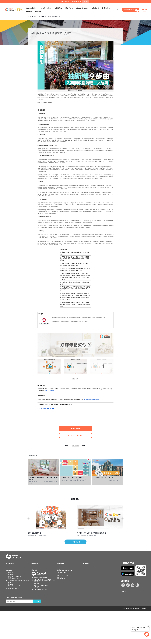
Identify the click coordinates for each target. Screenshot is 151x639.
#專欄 (30, 483)
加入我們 (86, 563)
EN (125, 591)
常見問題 (60, 563)
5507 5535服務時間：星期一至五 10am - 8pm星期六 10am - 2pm (15, 575)
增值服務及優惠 (81, 8)
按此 (62, 189)
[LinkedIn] (137, 585)
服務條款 (137, 608)
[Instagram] (128, 585)
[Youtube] (132, 585)
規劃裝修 (58, 8)
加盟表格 (62, 578)
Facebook (85, 321)
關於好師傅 (10, 563)
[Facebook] (123, 585)
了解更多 (85, 1)
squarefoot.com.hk (57, 317)
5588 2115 (63, 573)
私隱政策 (144, 608)
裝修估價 (68, 8)
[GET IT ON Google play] (127, 574)
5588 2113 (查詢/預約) (40, 577)
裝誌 (35, 16)
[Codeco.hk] (14, 9)
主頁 (29, 16)
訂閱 (37, 601)
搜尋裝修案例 (30, 8)
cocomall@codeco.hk (40, 589)
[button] (30, 472)
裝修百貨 (34, 570)
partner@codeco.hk (65, 575)
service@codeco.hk (14, 588)
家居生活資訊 (66, 321)
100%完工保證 (45, 8)
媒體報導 (34, 563)
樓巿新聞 (59, 321)
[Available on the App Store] (127, 568)
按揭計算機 (72, 119)
